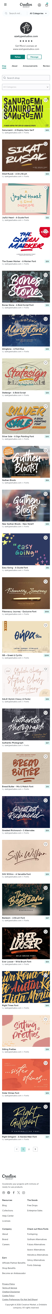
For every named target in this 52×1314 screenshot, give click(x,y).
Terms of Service (9, 1287)
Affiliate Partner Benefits (14, 1263)
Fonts (26, 133)
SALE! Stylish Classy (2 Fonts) (16, 699)
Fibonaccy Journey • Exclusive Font (19, 611)
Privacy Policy (8, 1284)
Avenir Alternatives (36, 1249)
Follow (18, 57)
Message (34, 57)
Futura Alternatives (36, 1244)
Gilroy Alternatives (36, 1260)
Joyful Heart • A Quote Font (15, 217)
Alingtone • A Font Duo (13, 349)
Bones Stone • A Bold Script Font (18, 305)
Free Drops (32, 1205)
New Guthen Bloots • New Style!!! (18, 524)
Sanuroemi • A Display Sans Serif (18, 130)
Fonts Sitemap (34, 1265)
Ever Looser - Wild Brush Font (16, 961)
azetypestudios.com (13, 133)
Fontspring (32, 1234)
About (5, 1234)
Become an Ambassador (14, 1273)
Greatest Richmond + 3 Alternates (18, 830)
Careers (6, 1244)
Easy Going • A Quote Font (15, 567)
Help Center (8, 1215)
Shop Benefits (9, 1268)
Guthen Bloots (9, 480)
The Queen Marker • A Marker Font (19, 261)
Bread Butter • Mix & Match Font (17, 786)
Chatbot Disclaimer (11, 1291)
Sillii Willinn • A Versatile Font (16, 874)
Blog (4, 1205)
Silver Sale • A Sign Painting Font (18, 436)
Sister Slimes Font (10, 1093)
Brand (5, 1239)
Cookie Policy (8, 1295)
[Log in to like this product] (46, 100)
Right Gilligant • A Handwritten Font (19, 1136)
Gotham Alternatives (37, 1239)
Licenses (6, 1221)
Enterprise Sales (34, 1210)
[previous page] (16, 1149)
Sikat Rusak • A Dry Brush (14, 173)
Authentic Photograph (12, 742)
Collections (7, 1210)
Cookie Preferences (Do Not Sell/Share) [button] (20, 1299)
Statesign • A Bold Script (14, 392)
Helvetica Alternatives (37, 1255)
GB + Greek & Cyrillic (12, 655)
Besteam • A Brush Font (13, 918)
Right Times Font (10, 1005)
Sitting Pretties (9, 1049)
